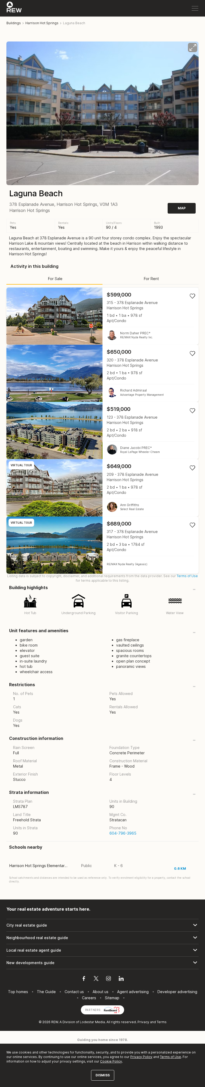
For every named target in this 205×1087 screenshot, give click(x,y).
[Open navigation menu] (195, 8)
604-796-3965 (122, 833)
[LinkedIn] (121, 979)
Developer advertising (177, 991)
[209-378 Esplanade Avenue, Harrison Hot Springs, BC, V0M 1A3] (102, 487)
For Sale (55, 278)
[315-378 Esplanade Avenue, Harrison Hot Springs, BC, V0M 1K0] (102, 316)
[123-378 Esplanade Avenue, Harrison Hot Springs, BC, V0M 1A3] (102, 430)
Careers (89, 998)
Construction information (36, 738)
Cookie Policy (111, 1061)
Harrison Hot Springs (41, 23)
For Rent (151, 278)
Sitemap (112, 998)
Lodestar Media (92, 1022)
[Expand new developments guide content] (102, 963)
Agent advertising (133, 991)
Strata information (29, 792)
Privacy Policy (141, 1057)
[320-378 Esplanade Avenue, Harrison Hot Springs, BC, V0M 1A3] (102, 373)
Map (182, 208)
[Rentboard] (112, 1009)
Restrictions (22, 684)
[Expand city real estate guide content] (102, 925)
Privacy (143, 1022)
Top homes (18, 991)
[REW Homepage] (14, 8)
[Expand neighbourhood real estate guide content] (102, 938)
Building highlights (28, 587)
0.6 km (180, 869)
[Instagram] (108, 979)
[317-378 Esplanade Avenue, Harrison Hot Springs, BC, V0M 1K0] (102, 545)
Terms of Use (187, 576)
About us (100, 991)
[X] (96, 979)
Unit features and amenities (38, 630)
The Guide (46, 991)
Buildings (13, 23)
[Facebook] (83, 979)
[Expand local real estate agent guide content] (102, 950)
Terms (162, 1022)
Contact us (74, 991)
